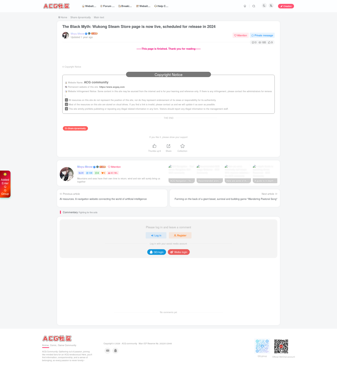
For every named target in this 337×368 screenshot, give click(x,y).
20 (82, 172)
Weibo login (180, 252)
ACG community (129, 343)
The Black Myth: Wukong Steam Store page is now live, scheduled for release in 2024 (139, 26)
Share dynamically (80, 17)
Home (63, 17)
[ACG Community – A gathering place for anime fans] (57, 338)
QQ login (159, 252)
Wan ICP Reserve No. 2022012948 (155, 343)
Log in (157, 235)
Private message (264, 35)
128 (90, 172)
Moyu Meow (77, 33)
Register (181, 235)
